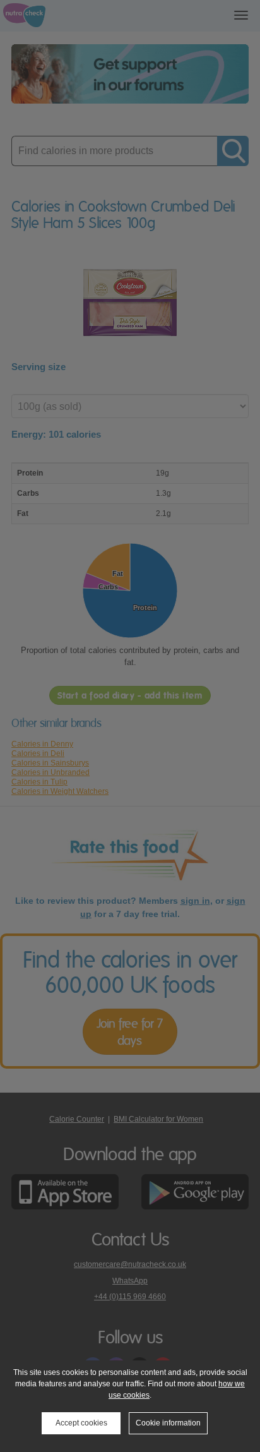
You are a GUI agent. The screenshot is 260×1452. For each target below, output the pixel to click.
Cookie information (168, 1423)
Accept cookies (81, 1423)
